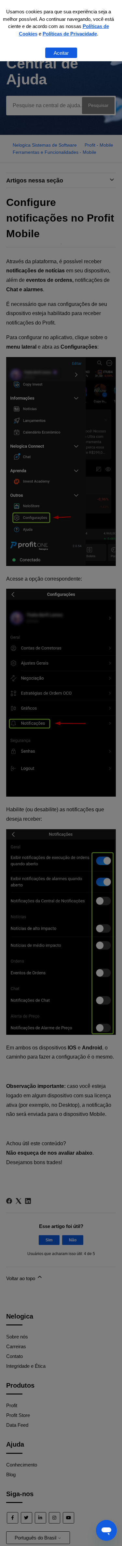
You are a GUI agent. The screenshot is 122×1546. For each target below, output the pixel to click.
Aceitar (61, 53)
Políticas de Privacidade (70, 33)
